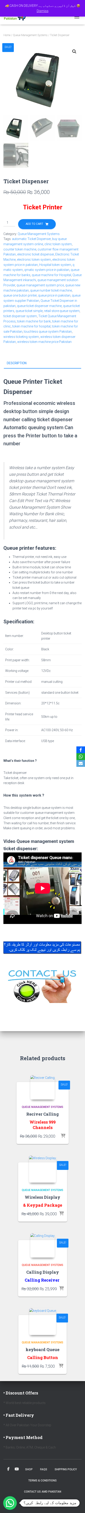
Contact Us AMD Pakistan (42, 1491)
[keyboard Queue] (42, 1321)
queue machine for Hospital (51, 275)
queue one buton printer (20, 295)
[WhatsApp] (80, 756)
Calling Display (42, 1272)
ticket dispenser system (20, 316)
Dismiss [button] (43, 11)
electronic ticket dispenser (35, 254)
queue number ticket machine (51, 290)
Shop (29, 1469)
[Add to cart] (63, 1136)
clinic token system (58, 244)
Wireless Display (42, 1197)
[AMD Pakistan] (18, 17)
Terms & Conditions (42, 1480)
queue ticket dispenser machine (39, 306)
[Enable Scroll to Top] (76, 1504)
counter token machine (19, 249)
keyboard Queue (42, 1349)
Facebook (8, 1469)
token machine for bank (34, 321)
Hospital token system (55, 265)
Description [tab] (17, 363)
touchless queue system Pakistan (48, 331)
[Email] (80, 763)
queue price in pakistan (54, 295)
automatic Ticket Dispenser (31, 239)
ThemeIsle (58, 1502)
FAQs (43, 1469)
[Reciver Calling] (42, 1087)
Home (6, 35)
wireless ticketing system (21, 337)
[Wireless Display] (42, 1169)
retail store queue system (62, 311)
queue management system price (40, 285)
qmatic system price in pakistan (46, 270)
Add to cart (34, 223)
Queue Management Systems (30, 35)
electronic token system (34, 259)
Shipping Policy (66, 1469)
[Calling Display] (42, 1245)
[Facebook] (80, 749)
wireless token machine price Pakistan (44, 342)
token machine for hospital (31, 326)
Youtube (16, 1469)
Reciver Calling (42, 1114)
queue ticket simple (29, 311)
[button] (74, 51)
